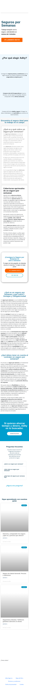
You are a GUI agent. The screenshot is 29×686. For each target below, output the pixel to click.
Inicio (2, 645)
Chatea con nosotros (8, 668)
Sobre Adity (3, 651)
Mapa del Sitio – (20, 678)
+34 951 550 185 (7, 663)
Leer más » (5, 538)
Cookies (22, 684)
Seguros (2, 647)
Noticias (2, 653)
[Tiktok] (9, 673)
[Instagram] (6, 673)
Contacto (3, 655)
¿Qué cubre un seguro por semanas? (11, 470)
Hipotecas (3, 649)
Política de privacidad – (11, 684)
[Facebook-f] (2, 673)
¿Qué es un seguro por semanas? (13, 464)
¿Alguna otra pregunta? (14, 486)
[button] (14, 12)
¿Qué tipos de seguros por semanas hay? (14, 476)
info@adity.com (7, 666)
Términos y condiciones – (14, 681)
